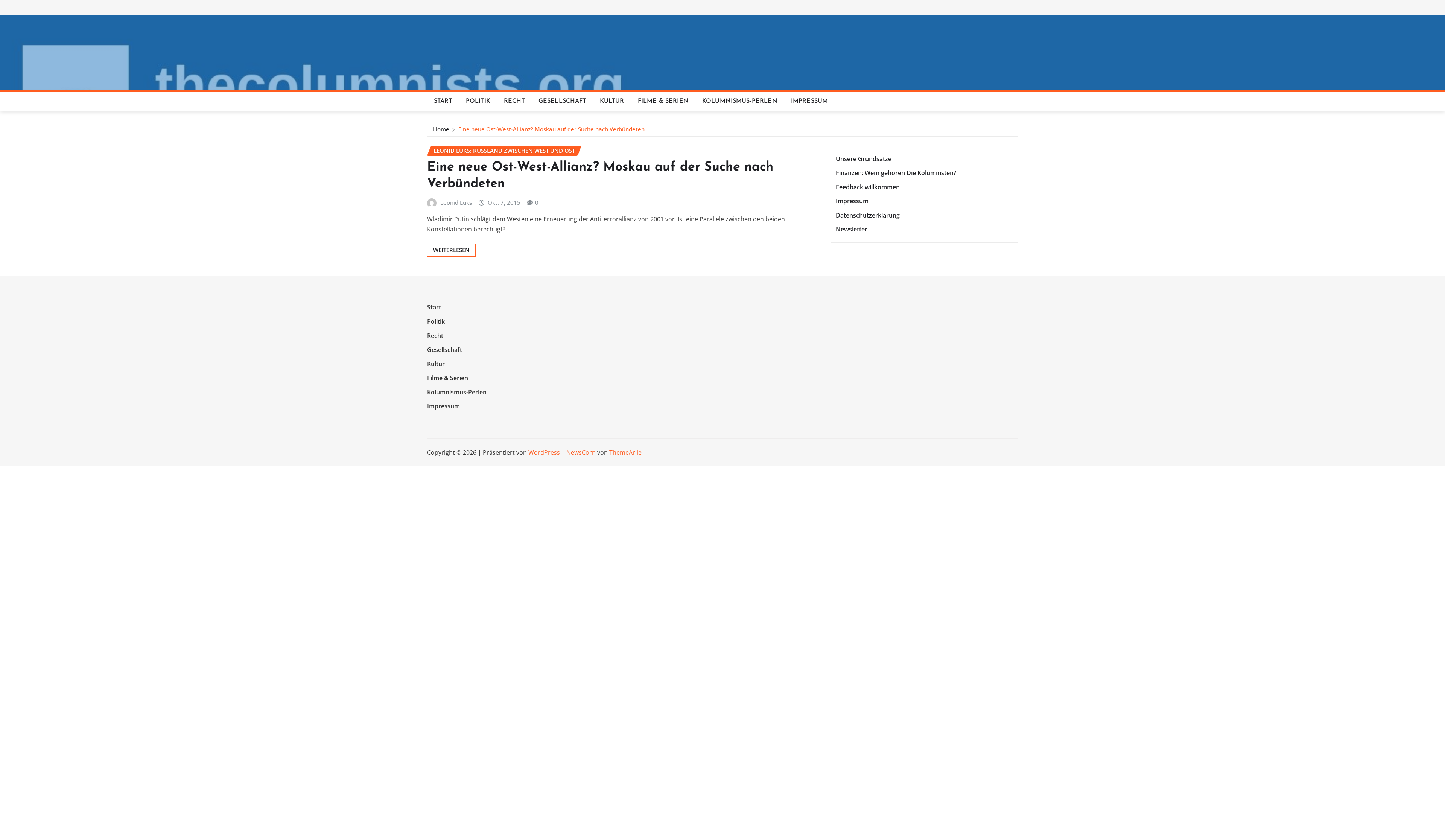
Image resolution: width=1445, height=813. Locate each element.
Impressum (809, 101)
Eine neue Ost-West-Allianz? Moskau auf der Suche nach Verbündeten (551, 129)
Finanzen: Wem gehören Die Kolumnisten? (896, 173)
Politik (478, 101)
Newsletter (851, 229)
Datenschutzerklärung (868, 215)
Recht (514, 101)
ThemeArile (625, 452)
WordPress (544, 452)
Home (441, 129)
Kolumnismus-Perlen (739, 101)
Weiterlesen (451, 250)
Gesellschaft (562, 101)
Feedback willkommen (868, 187)
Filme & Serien (663, 101)
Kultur (612, 101)
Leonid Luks (456, 202)
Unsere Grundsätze (863, 159)
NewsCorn (581, 452)
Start (443, 101)
